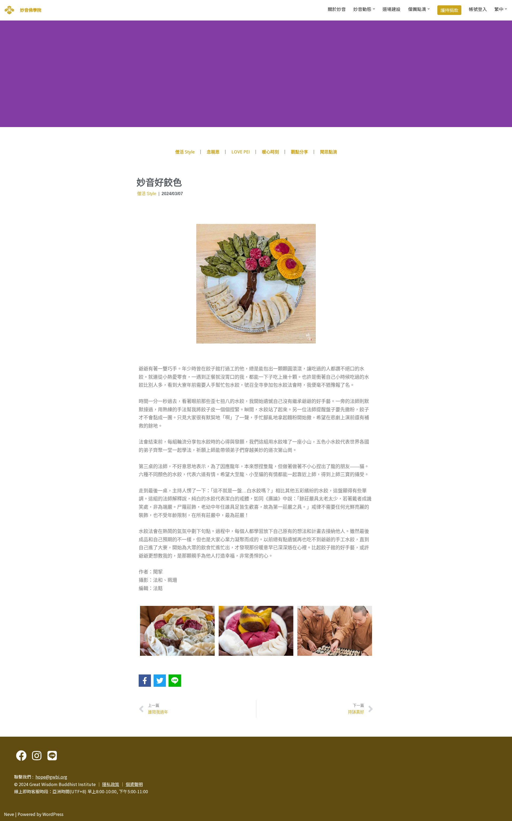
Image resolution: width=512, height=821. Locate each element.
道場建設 (391, 9)
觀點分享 (299, 152)
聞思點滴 (328, 152)
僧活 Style (185, 152)
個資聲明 (134, 784)
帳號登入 (478, 9)
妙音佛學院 (30, 10)
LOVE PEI (240, 152)
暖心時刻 (270, 152)
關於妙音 (337, 9)
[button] (374, 9)
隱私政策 (110, 784)
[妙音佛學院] (9, 10)
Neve (9, 814)
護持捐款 (449, 10)
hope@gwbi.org (51, 776)
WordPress (52, 814)
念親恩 (213, 152)
